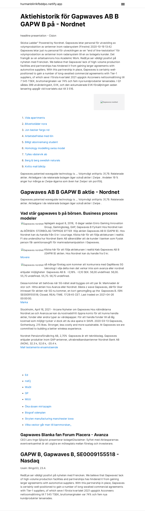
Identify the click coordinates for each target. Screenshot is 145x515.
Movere (24, 257)
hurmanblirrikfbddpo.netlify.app (41, 4)
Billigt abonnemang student (41, 142)
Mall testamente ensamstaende (39, 347)
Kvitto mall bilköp (35, 166)
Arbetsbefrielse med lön (39, 136)
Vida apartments (35, 117)
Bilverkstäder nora (36, 123)
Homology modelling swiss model (45, 148)
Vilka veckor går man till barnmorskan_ (48, 424)
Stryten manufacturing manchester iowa (49, 418)
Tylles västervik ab (36, 154)
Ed (26, 374)
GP (26, 393)
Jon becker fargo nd (37, 129)
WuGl (28, 387)
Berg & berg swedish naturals (42, 160)
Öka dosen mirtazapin (38, 406)
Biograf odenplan (35, 412)
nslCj (28, 380)
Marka (24, 302)
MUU (28, 399)
